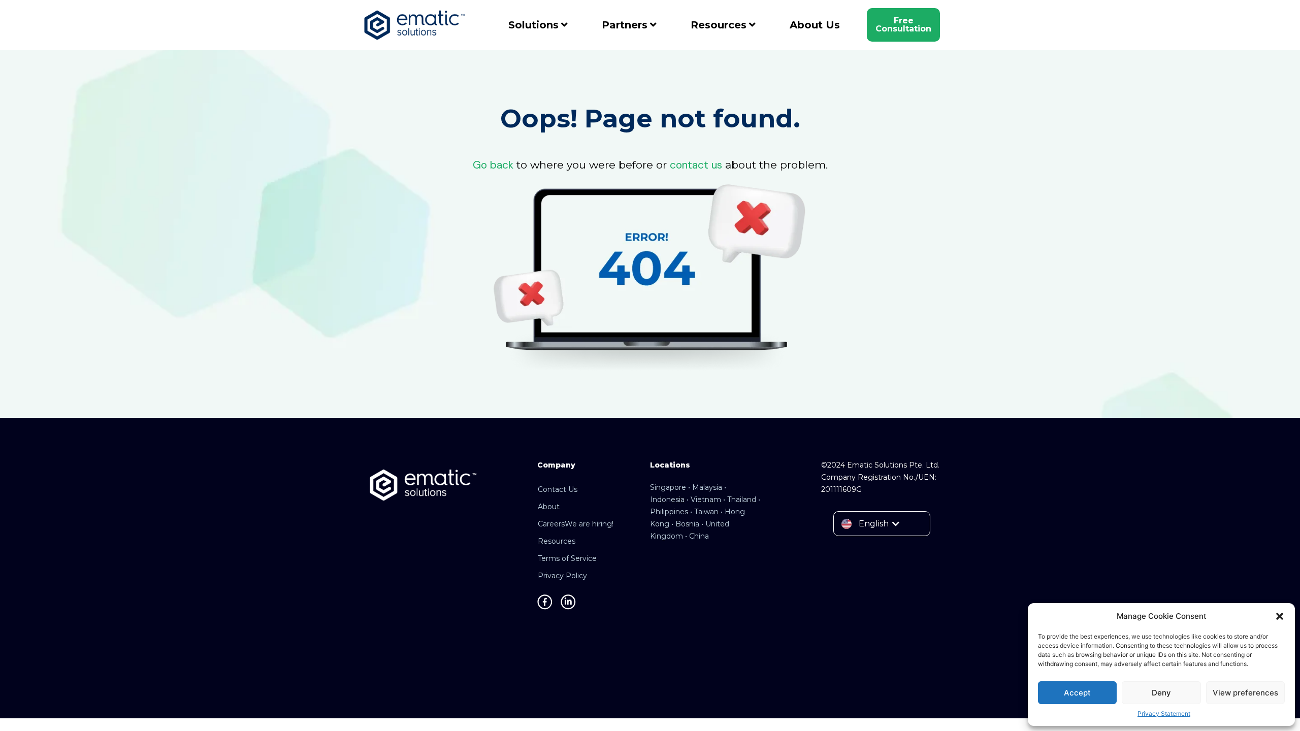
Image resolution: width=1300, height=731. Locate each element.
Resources (718, 25)
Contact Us (557, 489)
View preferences (1245, 692)
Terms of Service (567, 558)
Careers (575, 523)
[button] (1280, 616)
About (549, 506)
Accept (1077, 692)
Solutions (533, 25)
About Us (815, 25)
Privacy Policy (562, 575)
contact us (696, 165)
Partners (624, 25)
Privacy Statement (1164, 713)
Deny (1161, 692)
